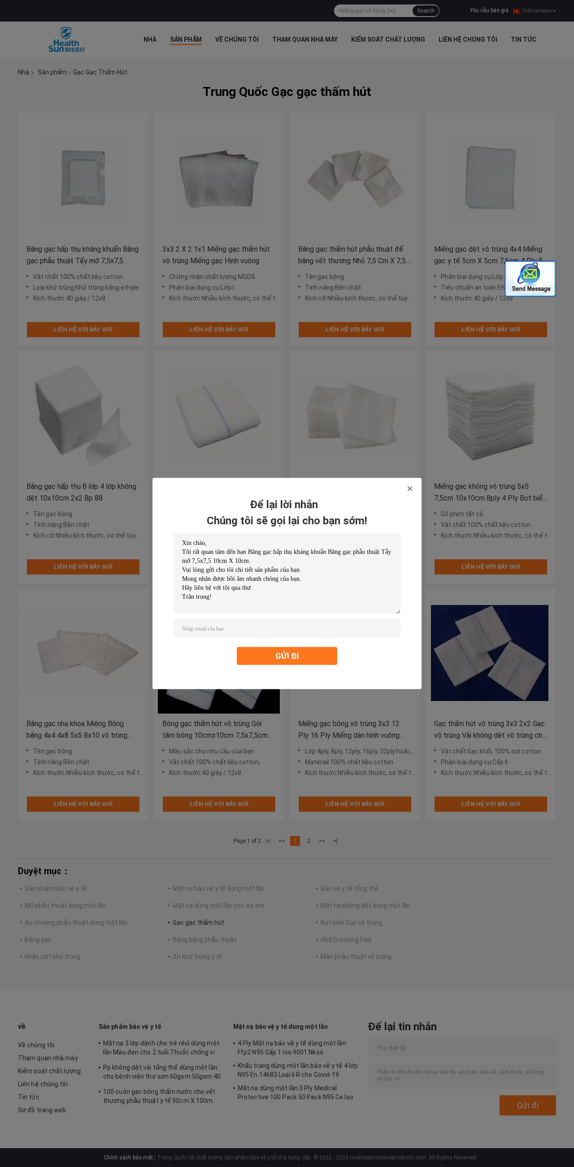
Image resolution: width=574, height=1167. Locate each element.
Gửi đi (287, 656)
